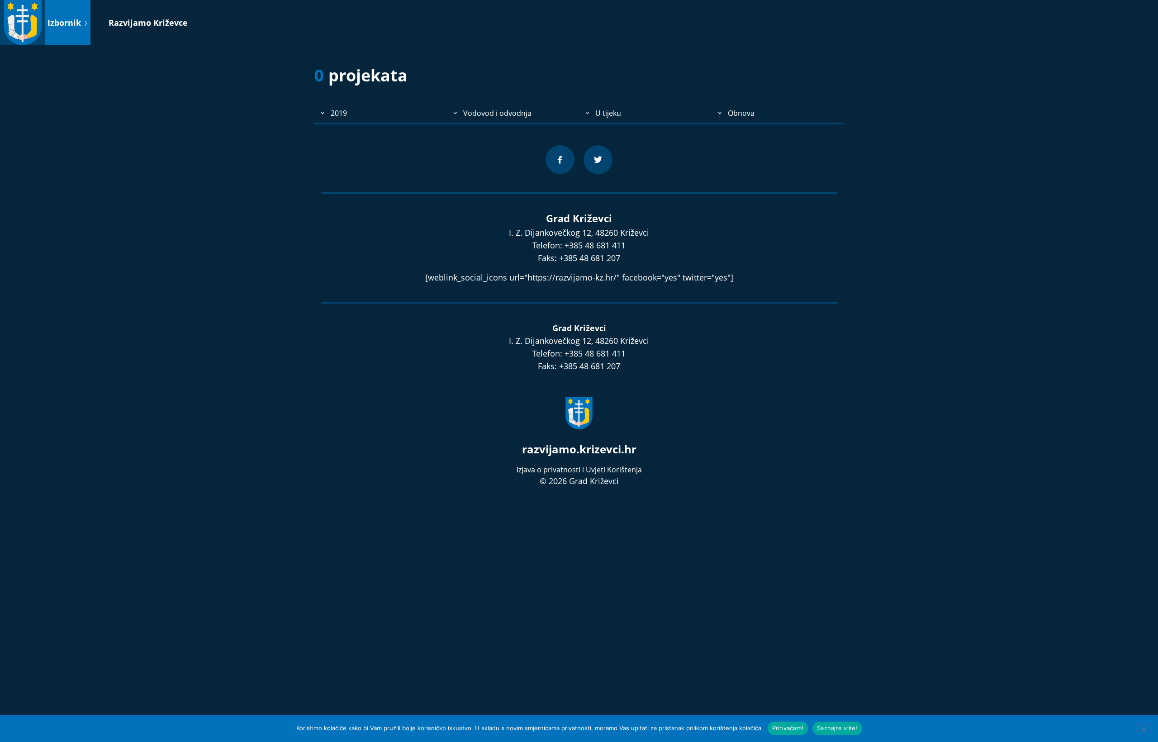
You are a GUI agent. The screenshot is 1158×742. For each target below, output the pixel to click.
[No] (1143, 728)
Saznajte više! (837, 728)
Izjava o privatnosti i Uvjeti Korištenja (579, 470)
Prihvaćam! (788, 728)
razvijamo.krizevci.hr (579, 449)
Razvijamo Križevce (148, 22)
